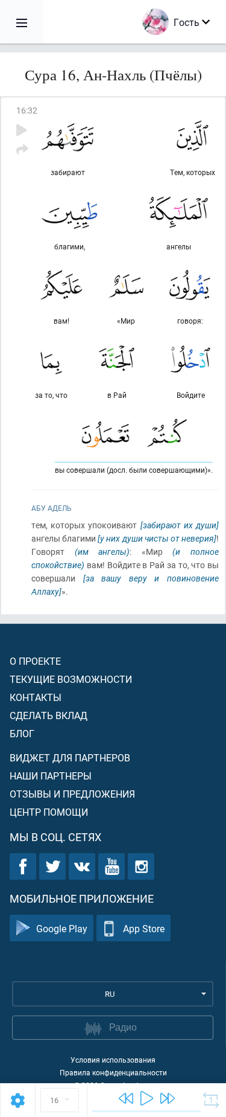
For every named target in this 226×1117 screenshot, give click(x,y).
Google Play (61, 928)
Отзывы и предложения (72, 793)
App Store (144, 928)
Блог (22, 733)
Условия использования (113, 1059)
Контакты (35, 697)
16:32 (26, 110)
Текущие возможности (71, 679)
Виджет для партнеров (70, 757)
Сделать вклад (48, 715)
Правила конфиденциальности (113, 1072)
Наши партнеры (51, 775)
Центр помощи (49, 811)
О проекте (35, 661)
